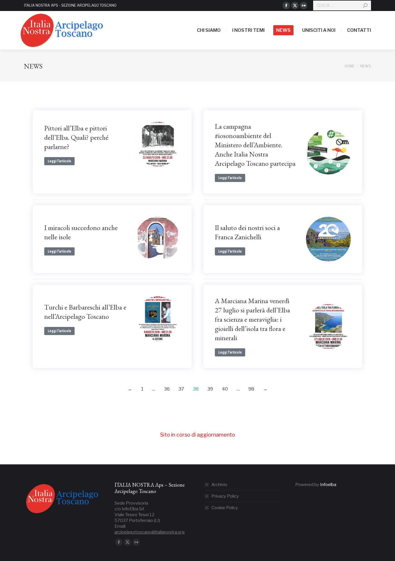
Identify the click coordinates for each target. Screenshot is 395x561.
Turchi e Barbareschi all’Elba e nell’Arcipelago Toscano (85, 312)
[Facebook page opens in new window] (286, 5)
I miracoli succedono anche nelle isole (81, 232)
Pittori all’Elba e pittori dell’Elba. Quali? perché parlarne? (76, 137)
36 (167, 389)
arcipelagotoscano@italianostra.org (150, 532)
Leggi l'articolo (59, 161)
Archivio (219, 484)
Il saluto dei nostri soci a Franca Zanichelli (247, 232)
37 (181, 389)
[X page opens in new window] (295, 5)
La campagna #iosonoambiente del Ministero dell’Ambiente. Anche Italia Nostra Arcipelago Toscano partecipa (255, 145)
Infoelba (328, 484)
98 (251, 389)
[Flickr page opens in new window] (303, 5)
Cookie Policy (224, 507)
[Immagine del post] (157, 144)
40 (225, 389)
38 (196, 389)
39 (210, 389)
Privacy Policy (225, 496)
